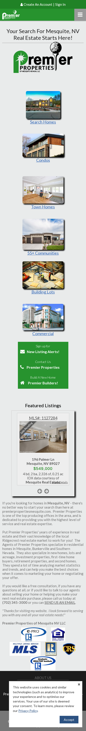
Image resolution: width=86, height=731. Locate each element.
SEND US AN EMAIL (59, 602)
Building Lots (43, 291)
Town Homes (43, 206)
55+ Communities (43, 253)
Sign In (60, 4)
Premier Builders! (43, 380)
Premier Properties (43, 364)
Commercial (43, 333)
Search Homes (43, 121)
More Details (60, 482)
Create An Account (38, 4)
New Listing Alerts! (43, 349)
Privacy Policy (28, 711)
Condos (43, 160)
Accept (69, 720)
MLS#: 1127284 (43, 417)
